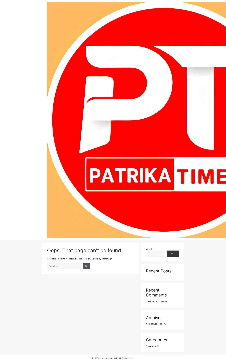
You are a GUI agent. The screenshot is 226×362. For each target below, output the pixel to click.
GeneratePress (128, 358)
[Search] (86, 266)
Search (149, 249)
